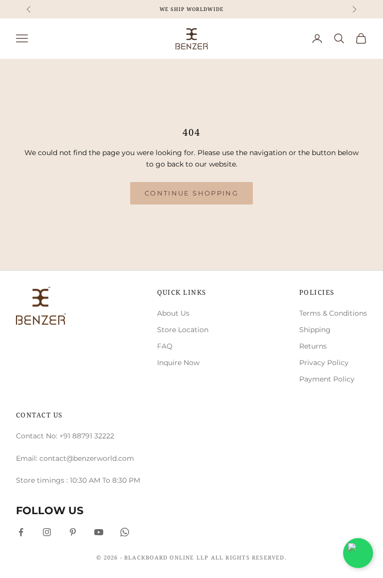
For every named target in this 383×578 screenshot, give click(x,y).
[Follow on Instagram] (47, 532)
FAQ (165, 346)
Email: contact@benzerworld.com (75, 458)
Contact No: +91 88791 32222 (65, 435)
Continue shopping (191, 193)
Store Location (182, 329)
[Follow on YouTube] (99, 532)
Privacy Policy (324, 362)
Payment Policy (327, 379)
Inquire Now (178, 362)
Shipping (315, 329)
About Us (173, 313)
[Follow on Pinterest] (73, 532)
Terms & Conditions (333, 313)
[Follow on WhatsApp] (125, 532)
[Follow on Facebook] (21, 532)
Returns (313, 346)
